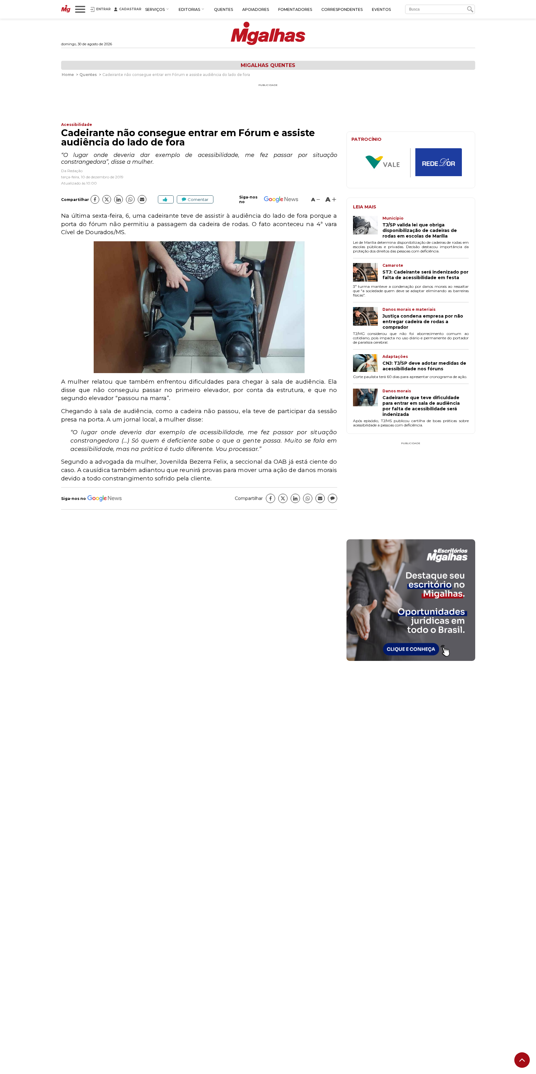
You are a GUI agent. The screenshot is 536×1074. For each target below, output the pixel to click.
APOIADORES (255, 9)
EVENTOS (381, 9)
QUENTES (223, 9)
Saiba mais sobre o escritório (411, 652)
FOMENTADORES (295, 9)
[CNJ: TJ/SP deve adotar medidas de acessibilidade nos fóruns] (367, 363)
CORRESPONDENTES (342, 9)
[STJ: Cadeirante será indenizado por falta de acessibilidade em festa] (367, 273)
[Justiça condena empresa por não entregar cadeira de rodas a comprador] (367, 318)
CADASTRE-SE (451, 561)
